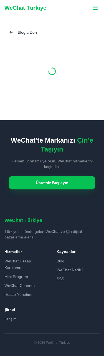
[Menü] (95, 7)
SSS (60, 279)
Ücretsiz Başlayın (52, 183)
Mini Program (16, 276)
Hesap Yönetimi (18, 294)
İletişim (10, 319)
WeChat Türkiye (25, 8)
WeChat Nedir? (70, 270)
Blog (60, 261)
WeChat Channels (20, 285)
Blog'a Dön (27, 32)
